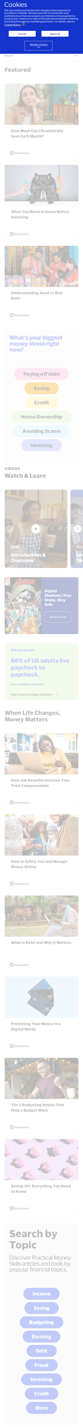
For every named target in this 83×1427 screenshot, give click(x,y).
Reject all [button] (55, 33)
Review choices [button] (38, 44)
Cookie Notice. (12, 24)
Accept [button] (22, 33)
